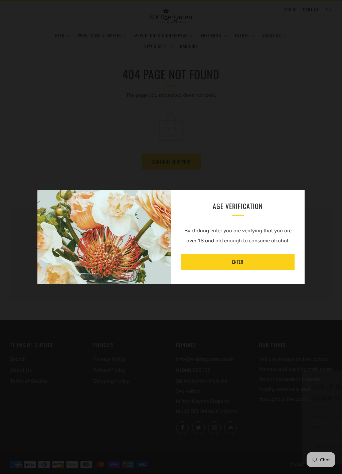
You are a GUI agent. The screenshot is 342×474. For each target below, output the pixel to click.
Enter (237, 261)
